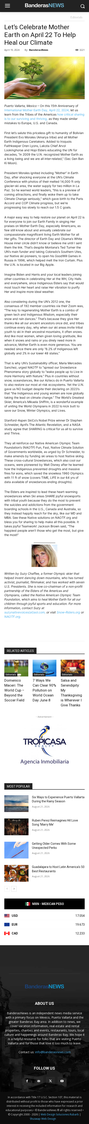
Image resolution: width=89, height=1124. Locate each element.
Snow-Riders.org (68, 612)
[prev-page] (7, 889)
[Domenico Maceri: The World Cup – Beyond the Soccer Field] (16, 668)
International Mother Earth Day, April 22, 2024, (37, 110)
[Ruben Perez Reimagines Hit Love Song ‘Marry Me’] (16, 826)
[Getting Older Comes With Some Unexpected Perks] (16, 850)
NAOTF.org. (12, 616)
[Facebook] (27, 1081)
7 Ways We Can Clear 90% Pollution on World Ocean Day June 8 (44, 690)
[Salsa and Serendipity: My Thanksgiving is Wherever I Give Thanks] (73, 668)
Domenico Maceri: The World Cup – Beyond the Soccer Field (14, 690)
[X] (50, 1081)
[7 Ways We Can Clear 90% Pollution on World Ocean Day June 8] (45, 668)
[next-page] (14, 889)
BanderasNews (38, 49)
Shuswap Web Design (43, 1119)
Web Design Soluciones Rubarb (60, 1114)
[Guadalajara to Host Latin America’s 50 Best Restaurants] (16, 873)
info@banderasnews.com (53, 1052)
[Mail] (38, 1081)
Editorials (76, 17)
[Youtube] (62, 1081)
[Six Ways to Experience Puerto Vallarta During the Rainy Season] (16, 803)
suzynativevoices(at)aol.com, (25, 612)
